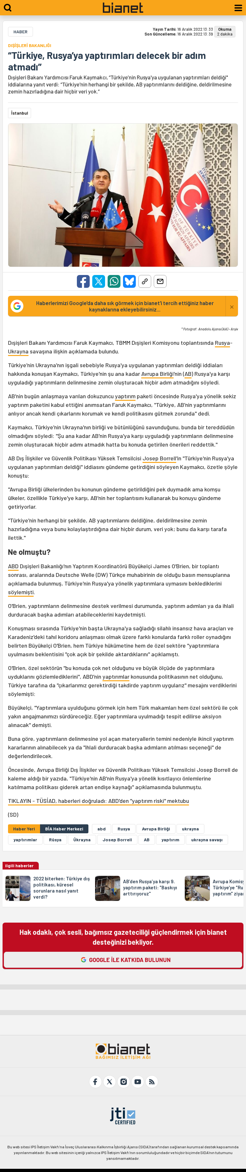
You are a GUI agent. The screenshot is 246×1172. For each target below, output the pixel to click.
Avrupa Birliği (157, 373)
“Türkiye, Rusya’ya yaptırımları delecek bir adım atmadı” (107, 60)
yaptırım (125, 396)
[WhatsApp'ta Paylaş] (114, 281)
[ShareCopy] (144, 281)
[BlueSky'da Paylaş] (129, 281)
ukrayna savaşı (207, 839)
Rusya (222, 342)
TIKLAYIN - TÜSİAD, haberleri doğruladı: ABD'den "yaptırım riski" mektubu (98, 800)
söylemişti (21, 591)
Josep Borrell (159, 458)
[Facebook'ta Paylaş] (83, 281)
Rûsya (55, 839)
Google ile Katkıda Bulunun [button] (130, 959)
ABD (13, 566)
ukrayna (190, 828)
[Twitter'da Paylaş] (98, 281)
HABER (20, 31)
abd (101, 828)
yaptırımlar (115, 676)
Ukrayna (18, 351)
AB (188, 373)
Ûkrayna (82, 839)
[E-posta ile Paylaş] (160, 281)
